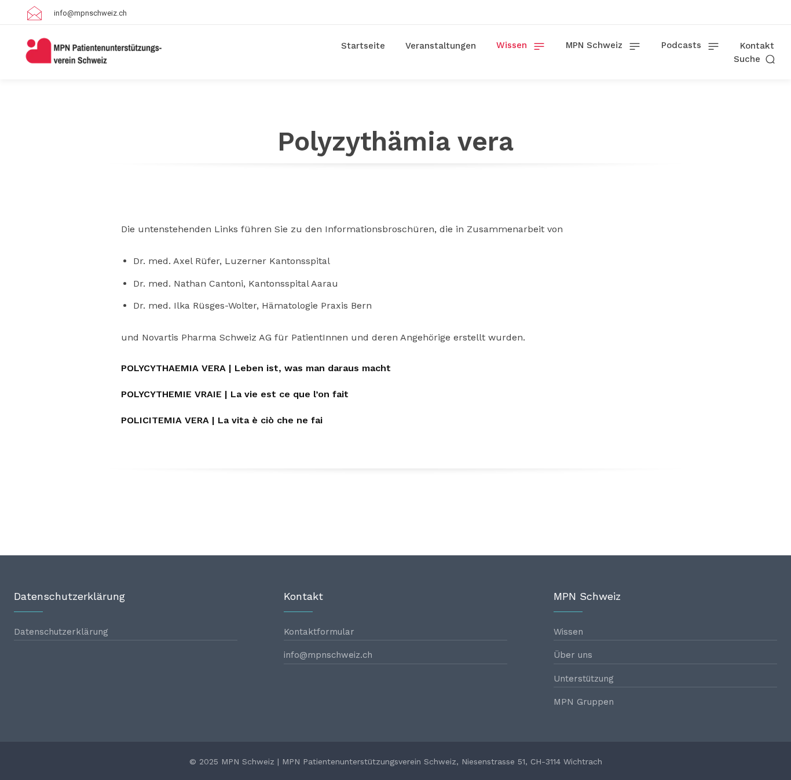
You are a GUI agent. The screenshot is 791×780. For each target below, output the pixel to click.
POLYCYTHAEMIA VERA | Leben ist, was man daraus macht (256, 367)
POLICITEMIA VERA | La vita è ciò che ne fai (222, 420)
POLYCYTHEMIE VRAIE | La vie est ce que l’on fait (235, 394)
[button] (755, 59)
